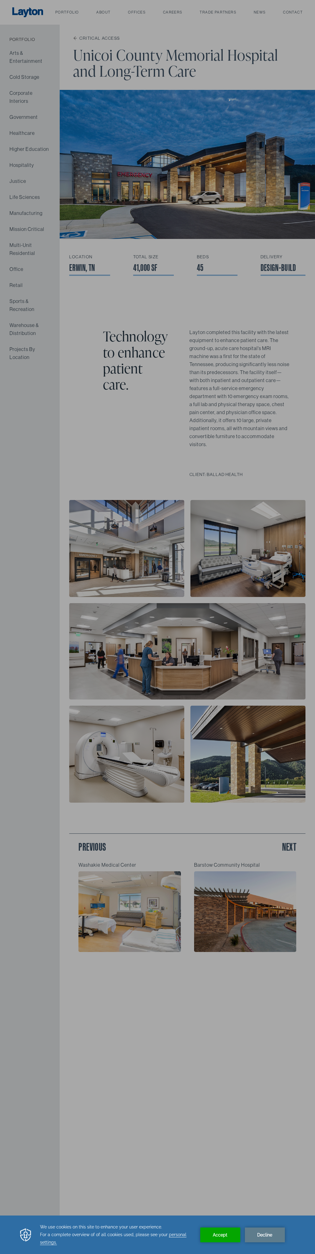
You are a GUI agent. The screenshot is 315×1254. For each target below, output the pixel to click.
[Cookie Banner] (157, 1235)
